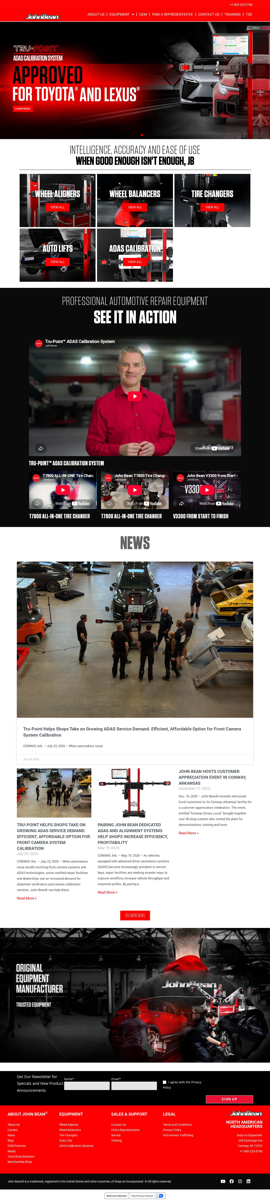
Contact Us (208, 14)
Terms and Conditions (177, 1124)
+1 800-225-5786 (241, 4)
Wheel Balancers (70, 1130)
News (11, 1135)
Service (115, 1135)
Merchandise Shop (20, 1161)
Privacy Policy (172, 1130)
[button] (128, 135)
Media (12, 1151)
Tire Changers (68, 1135)
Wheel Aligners (68, 1124)
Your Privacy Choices (142, 1196)
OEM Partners (17, 1145)
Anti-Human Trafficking (178, 1135)
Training (232, 14)
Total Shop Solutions (21, 1156)
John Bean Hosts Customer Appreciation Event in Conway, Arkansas (212, 777)
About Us (96, 14)
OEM (143, 14)
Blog (11, 1140)
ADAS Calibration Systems (76, 1145)
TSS (249, 14)
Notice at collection (117, 1196)
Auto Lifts (65, 1140)
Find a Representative (172, 14)
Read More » (27, 898)
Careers (13, 1130)
